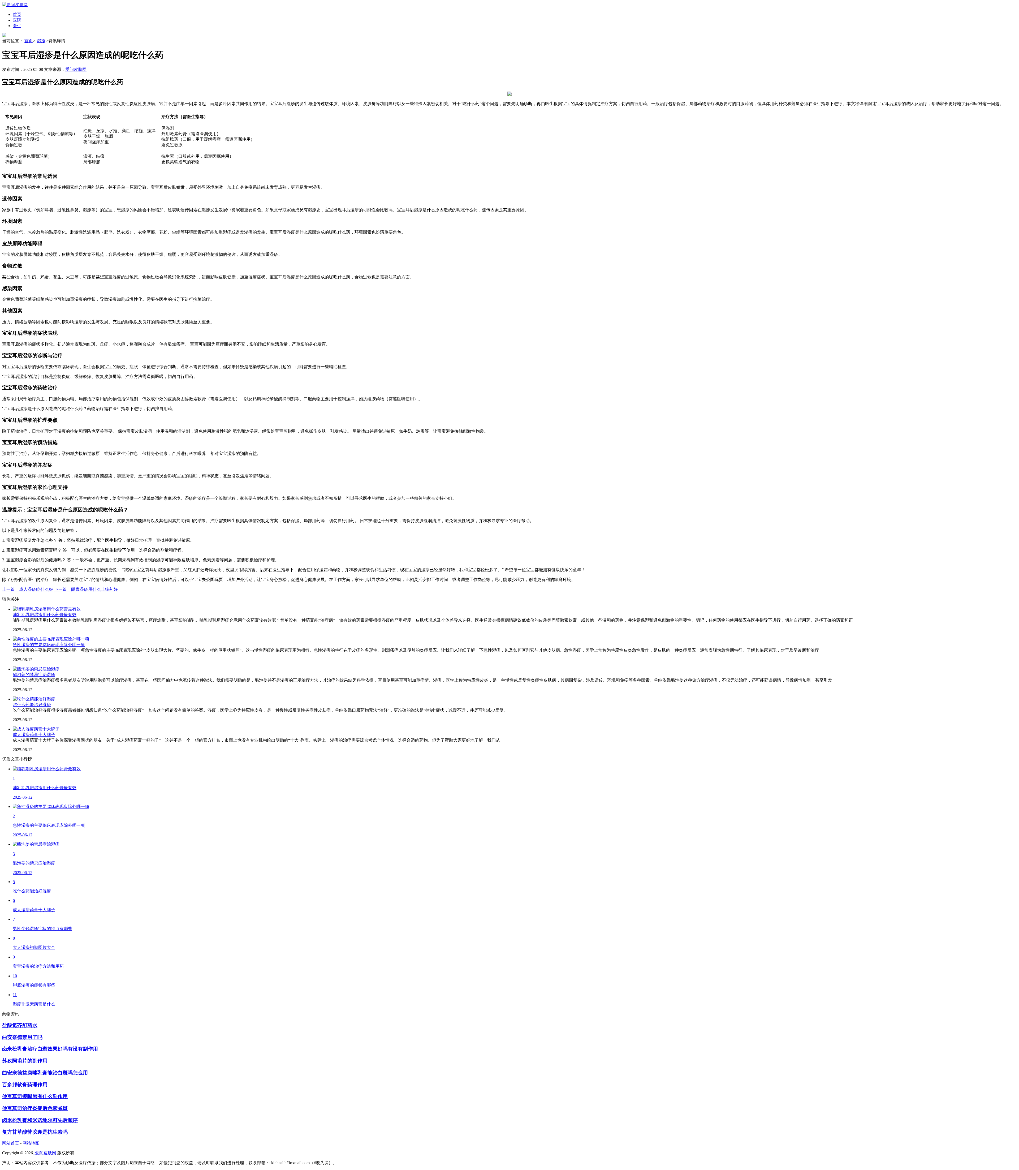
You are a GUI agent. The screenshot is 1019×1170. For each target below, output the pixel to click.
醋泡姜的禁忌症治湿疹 (34, 674)
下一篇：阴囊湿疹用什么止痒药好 (86, 589)
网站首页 (10, 1143)
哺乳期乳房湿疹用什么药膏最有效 (44, 614)
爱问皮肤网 (76, 69)
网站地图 (31, 1143)
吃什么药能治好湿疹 (32, 704)
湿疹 (41, 40)
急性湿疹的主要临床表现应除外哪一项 (49, 644)
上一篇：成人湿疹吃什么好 (27, 589)
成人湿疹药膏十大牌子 (34, 734)
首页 (28, 40)
